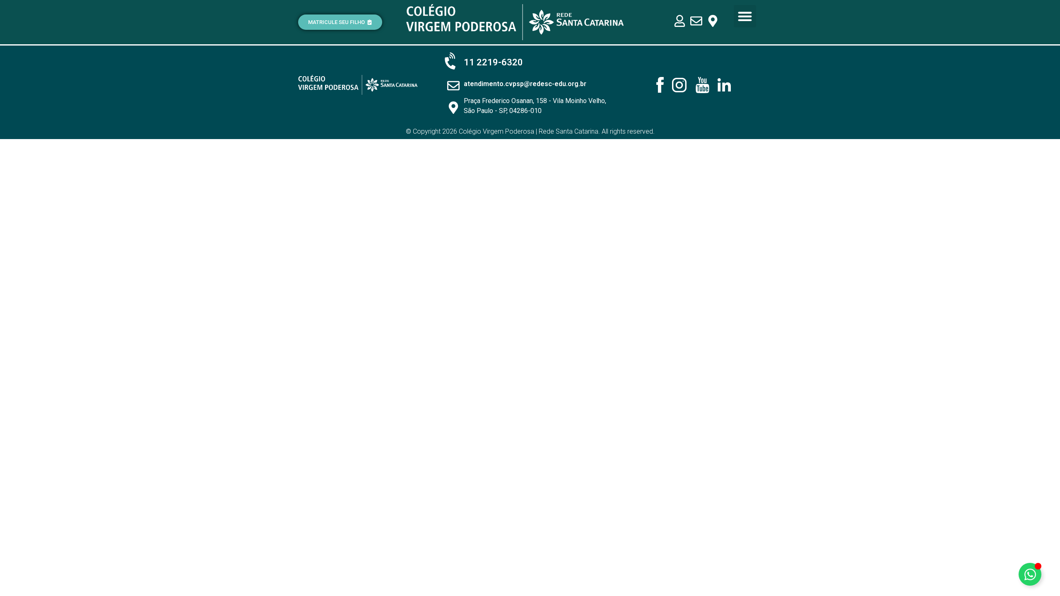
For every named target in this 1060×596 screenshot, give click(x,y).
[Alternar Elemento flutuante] (1030, 574)
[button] (745, 16)
